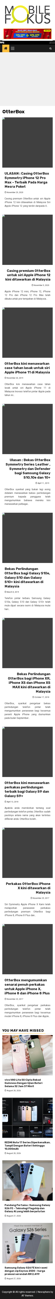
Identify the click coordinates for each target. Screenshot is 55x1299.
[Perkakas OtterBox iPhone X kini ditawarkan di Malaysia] (27, 853)
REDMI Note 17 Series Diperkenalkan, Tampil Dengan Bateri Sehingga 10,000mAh (27, 1145)
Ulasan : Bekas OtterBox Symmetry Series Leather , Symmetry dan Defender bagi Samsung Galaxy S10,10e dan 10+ (28, 468)
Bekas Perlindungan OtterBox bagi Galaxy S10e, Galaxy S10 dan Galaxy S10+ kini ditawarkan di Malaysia (27, 577)
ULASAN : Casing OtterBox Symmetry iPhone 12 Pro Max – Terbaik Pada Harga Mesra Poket (27, 180)
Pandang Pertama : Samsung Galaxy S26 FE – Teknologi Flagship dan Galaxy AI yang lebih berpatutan (27, 1208)
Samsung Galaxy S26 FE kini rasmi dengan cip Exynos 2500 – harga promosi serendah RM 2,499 (26, 1271)
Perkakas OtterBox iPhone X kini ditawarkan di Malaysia (28, 888)
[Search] (50, 48)
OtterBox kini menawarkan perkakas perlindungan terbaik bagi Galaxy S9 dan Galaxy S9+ (27, 789)
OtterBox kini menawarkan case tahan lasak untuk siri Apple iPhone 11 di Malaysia (27, 368)
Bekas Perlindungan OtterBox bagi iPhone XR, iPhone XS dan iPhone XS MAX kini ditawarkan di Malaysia (29, 682)
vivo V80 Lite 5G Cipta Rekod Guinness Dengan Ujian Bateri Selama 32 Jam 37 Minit (23, 1083)
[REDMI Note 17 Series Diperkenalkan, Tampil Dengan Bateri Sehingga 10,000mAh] (27, 1118)
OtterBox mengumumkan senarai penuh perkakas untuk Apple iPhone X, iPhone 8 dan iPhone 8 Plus (27, 986)
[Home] (5, 48)
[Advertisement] (27, 80)
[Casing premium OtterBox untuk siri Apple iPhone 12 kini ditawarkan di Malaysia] (27, 240)
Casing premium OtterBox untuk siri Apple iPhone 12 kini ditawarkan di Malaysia (27, 275)
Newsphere (44, 1291)
